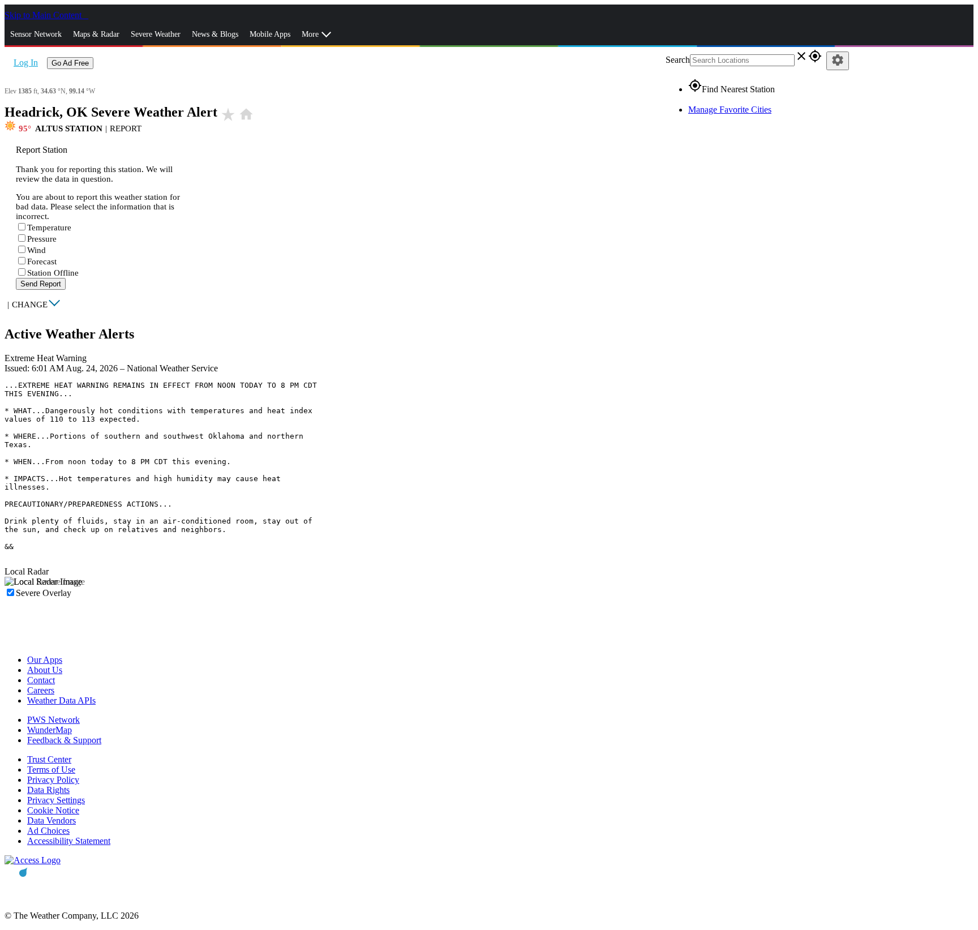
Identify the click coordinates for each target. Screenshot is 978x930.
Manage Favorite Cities (729, 109)
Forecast (42, 261)
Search (678, 60)
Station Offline (53, 272)
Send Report (40, 284)
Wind (36, 250)
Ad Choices (48, 830)
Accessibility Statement (68, 841)
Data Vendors (51, 820)
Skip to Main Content (44, 15)
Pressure (42, 238)
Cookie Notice (53, 810)
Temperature (49, 227)
